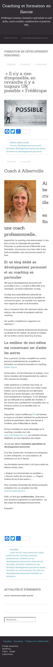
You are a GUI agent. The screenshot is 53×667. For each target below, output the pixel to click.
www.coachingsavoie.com (15, 435)
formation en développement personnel (24, 151)
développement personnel (29, 145)
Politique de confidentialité (36, 641)
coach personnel (29, 552)
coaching (24, 555)
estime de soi (37, 561)
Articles (13, 142)
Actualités (14, 549)
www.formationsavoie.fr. (14, 491)
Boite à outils (23, 142)
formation (10, 564)
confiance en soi (27, 558)
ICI (34, 414)
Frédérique (11, 64)
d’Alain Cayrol (10, 367)
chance (13, 145)
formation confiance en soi (28, 564)
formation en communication (19, 570)
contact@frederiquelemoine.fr (34, 38)
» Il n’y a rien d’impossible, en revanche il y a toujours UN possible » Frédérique (25, 82)
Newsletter (18, 641)
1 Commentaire (41, 64)
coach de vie (15, 552)
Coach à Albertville (24, 170)
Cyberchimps (7, 654)
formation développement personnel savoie (25, 148)
